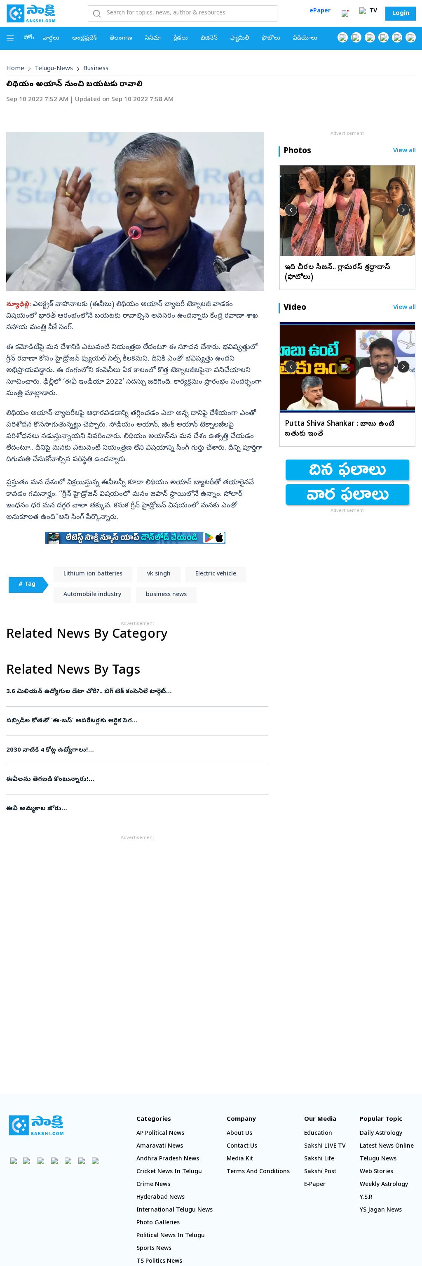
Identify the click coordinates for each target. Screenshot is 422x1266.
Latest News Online (387, 1146)
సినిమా (153, 38)
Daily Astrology (381, 1134)
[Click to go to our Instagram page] (383, 37)
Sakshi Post (320, 1172)
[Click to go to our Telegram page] (81, 1160)
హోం (29, 38)
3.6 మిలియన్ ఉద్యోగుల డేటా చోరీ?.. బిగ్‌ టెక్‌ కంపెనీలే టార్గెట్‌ (134, 692)
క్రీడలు (181, 38)
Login (400, 13)
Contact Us (242, 1146)
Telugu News (378, 1159)
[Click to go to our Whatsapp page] (356, 37)
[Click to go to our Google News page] (411, 37)
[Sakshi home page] (36, 1125)
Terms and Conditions (258, 1172)
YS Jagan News (381, 1210)
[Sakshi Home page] (31, 13)
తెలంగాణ (121, 38)
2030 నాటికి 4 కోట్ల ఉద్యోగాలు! (135, 750)
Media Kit (240, 1159)
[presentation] (291, 210)
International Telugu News (174, 1210)
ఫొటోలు (271, 38)
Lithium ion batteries (92, 574)
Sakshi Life (319, 1159)
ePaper (320, 11)
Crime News (153, 1185)
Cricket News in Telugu (169, 1172)
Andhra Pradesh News (167, 1159)
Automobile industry (92, 595)
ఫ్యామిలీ (239, 38)
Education (318, 1134)
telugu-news (54, 69)
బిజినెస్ (209, 38)
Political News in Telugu (170, 1236)
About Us (239, 1134)
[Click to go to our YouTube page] (397, 37)
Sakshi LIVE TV (325, 1146)
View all (404, 151)
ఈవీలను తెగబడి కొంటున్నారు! (131, 780)
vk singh (159, 574)
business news (166, 595)
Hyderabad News (160, 1198)
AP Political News (160, 1134)
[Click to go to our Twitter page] (370, 37)
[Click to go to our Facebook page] (343, 37)
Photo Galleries (158, 1223)
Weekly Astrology (384, 1185)
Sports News (153, 1249)
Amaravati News (159, 1146)
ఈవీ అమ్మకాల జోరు (135, 809)
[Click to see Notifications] (345, 13)
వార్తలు (51, 38)
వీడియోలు (305, 38)
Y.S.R (366, 1198)
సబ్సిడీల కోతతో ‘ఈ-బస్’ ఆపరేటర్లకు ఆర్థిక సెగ (131, 721)
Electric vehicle (215, 574)
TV (372, 11)
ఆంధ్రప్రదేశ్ (84, 38)
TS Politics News (159, 1262)
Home (15, 69)
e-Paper (315, 1185)
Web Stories (376, 1172)
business (95, 69)
